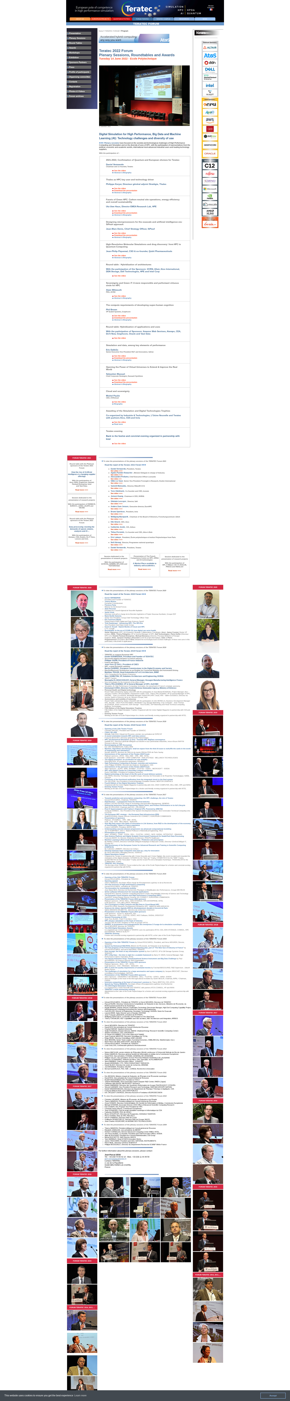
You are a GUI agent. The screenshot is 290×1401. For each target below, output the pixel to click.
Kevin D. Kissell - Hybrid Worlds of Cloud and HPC (125, 627)
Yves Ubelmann (117, 491)
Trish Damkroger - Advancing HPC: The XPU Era (124, 623)
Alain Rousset (110, 609)
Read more (118, 424)
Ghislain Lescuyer (124, 501)
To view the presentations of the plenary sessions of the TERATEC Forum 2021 (134, 461)
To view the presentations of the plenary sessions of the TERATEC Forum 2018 (134, 721)
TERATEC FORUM (112, 31)
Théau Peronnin (131, 532)
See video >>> (116, 479)
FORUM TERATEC (142, 19)
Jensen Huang (127, 496)
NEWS (205, 19)
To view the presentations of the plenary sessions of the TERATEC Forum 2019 (134, 647)
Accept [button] (273, 1395)
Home (101, 31)
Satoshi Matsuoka (128, 486)
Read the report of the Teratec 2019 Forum (123, 651)
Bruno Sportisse (124, 512)
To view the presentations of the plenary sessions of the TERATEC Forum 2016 (134, 874)
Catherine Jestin (123, 527)
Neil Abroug (132, 542)
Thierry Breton (110, 601)
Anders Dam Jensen (131, 506)
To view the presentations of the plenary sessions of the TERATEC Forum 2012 (135, 1049)
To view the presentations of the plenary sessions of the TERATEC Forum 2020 (134, 590)
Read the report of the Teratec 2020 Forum (123, 594)
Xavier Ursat (109, 612)
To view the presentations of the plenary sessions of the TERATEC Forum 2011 (134, 1072)
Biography (118, 404)
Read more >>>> (81, 490)
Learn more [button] (80, 1395)
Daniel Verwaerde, (119, 469)
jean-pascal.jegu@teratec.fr (115, 1159)
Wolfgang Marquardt (145, 517)
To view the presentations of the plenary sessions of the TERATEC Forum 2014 (134, 997)
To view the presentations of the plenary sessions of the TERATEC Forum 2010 (135, 1096)
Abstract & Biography (122, 173)
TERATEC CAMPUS (163, 19)
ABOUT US (80, 19)
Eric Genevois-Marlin (113, 619)
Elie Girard (120, 522)
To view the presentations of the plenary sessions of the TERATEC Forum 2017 (134, 794)
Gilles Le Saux (117, 481)
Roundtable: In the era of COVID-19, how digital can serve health (130, 630)
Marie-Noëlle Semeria (113, 616)
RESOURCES (184, 19)
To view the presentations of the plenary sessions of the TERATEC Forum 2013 (135, 1022)
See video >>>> (116, 471)
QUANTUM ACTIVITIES (121, 19)
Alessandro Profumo (133, 477)
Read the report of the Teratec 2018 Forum (123, 725)
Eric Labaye (144, 537)
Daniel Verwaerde (126, 548)
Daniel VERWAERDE (113, 598)
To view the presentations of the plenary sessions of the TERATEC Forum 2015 (135, 939)
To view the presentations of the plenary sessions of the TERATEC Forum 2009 (135, 1125)
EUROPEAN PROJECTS (100, 19)
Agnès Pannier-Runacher (122, 473)
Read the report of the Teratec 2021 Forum (123, 465)
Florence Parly (110, 605)
